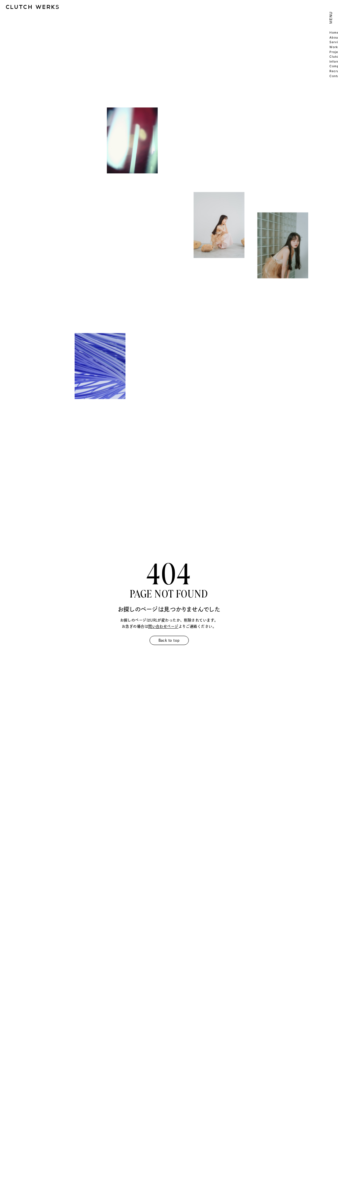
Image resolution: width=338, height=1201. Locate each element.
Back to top (169, 640)
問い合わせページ (163, 626)
